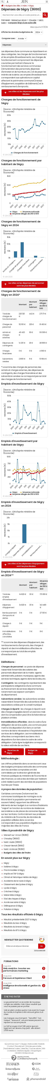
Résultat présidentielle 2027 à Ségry (20, 919)
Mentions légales (24, 1051)
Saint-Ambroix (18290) (14, 849)
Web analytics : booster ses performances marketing (16, 968)
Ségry (31, 6)
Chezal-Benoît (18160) (14, 846)
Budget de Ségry (32, 751)
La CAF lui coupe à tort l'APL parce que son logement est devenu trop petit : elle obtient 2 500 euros (22, 1028)
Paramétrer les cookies (12, 1048)
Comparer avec (8, 38)
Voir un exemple (39, 950)
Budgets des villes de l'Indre (17, 853)
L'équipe (24, 1044)
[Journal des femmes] (12, 1064)
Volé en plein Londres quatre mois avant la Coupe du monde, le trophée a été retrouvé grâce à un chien (24, 1012)
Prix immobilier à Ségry (14, 870)
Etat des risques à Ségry (15, 899)
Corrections (12, 1051)
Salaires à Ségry (11, 867)
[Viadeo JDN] (36, 1074)
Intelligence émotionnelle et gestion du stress (22, 986)
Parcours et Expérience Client (17, 977)
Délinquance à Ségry (13, 906)
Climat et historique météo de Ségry (20, 877)
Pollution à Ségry (11, 909)
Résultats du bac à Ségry (15, 923)
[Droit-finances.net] (36, 1069)
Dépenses (7, 45)
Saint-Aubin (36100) (13, 842)
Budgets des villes (13, 6)
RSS (43, 1048)
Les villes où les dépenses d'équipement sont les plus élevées (26, 565)
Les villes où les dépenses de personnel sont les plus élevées (26, 284)
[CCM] (36, 1064)
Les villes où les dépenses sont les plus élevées (26, 93)
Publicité (41, 1044)
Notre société (32, 1044)
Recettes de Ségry (13, 751)
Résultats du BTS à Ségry (15, 930)
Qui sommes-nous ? (12, 1044)
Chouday (32, 20)
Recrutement (19, 1046)
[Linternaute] (12, 1069)
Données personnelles (33, 1046)
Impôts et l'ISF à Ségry (14, 874)
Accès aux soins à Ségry (15, 902)
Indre (25, 6)
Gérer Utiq (24, 1048)
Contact (11, 1046)
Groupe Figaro (36, 1051)
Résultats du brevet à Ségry (16, 927)
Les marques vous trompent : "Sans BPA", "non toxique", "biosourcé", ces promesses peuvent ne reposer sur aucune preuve (24, 1020)
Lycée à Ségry (10, 888)
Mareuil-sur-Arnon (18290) (16, 835)
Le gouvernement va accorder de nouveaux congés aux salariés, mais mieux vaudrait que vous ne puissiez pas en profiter (22, 1004)
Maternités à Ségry (12, 895)
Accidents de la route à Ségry (17, 881)
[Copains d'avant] (12, 1074)
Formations (11, 961)
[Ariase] (12, 1079)
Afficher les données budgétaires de (17, 32)
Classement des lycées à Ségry (18, 884)
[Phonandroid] (36, 1079)
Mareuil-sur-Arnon (19, 20)
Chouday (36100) (12, 838)
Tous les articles (35, 1048)
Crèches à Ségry (11, 891)
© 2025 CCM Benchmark (24, 1053)
